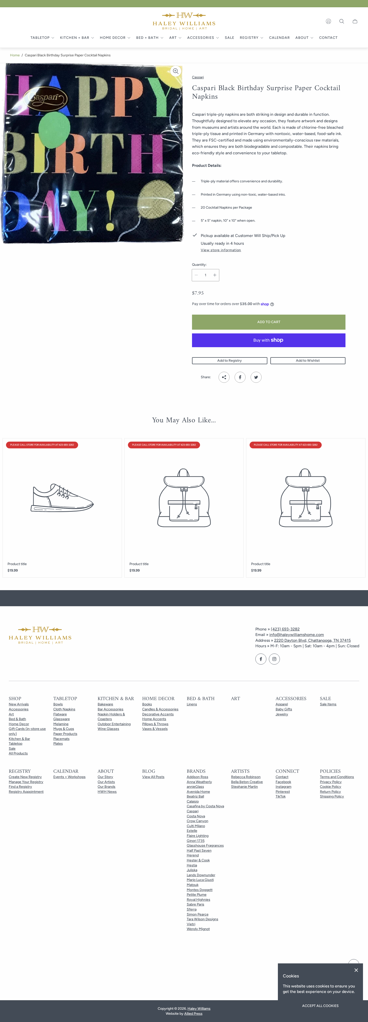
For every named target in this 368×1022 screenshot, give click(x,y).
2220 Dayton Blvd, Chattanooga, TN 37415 (312, 640)
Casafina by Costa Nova (205, 806)
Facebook (283, 782)
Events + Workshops (69, 777)
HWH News (107, 792)
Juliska (192, 870)
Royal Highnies (198, 900)
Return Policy (330, 792)
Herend (193, 855)
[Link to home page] (40, 636)
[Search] (341, 21)
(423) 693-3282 (285, 629)
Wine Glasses (108, 729)
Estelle (192, 831)
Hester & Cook (198, 860)
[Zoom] (175, 71)
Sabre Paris (195, 904)
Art (11, 714)
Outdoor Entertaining (114, 724)
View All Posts (153, 777)
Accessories (19, 709)
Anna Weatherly (199, 782)
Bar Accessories (110, 709)
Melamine (61, 724)
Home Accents (154, 719)
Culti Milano (196, 826)
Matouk (193, 885)
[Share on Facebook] (240, 377)
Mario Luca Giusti (200, 880)
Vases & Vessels (155, 729)
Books (147, 704)
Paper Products (65, 734)
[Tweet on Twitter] (256, 377)
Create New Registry (25, 777)
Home (15, 55)
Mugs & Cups (63, 729)
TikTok (281, 796)
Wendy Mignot (198, 929)
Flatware (60, 714)
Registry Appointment (26, 792)
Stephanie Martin (244, 787)
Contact (282, 777)
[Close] (356, 970)
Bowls (58, 704)
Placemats (61, 739)
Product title (17, 564)
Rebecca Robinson (246, 777)
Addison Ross (197, 777)
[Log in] (328, 21)
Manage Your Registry (26, 782)
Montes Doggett (200, 890)
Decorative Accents (158, 714)
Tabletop (15, 743)
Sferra (192, 909)
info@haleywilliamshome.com (296, 634)
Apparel (282, 704)
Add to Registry (229, 360)
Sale (12, 748)
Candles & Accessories (160, 709)
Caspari (193, 811)
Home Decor (19, 724)
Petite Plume (197, 894)
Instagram (283, 787)
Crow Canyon (197, 821)
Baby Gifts (284, 709)
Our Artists (106, 782)
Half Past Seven (199, 850)
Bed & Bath (17, 719)
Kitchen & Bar (19, 739)
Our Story (105, 777)
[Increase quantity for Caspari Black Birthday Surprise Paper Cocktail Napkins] (215, 275)
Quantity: (199, 265)
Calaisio (193, 801)
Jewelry (282, 714)
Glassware (61, 719)
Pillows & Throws (155, 724)
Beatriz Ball (195, 796)
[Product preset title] (62, 497)
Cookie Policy (330, 787)
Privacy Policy (331, 782)
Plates (58, 743)
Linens (192, 704)
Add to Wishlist (308, 360)
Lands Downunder (201, 875)
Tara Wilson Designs (202, 919)
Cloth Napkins (64, 709)
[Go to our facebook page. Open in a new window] (260, 659)
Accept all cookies (320, 1006)
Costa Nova (196, 816)
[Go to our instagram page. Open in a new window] (274, 659)
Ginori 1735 (196, 841)
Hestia (192, 865)
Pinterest (283, 792)
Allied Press (193, 1013)
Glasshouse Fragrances (205, 845)
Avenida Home (198, 792)
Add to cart (268, 322)
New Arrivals (19, 704)
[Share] (224, 377)
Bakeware (105, 704)
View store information (221, 250)
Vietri (191, 924)
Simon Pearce (198, 914)
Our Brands (106, 787)
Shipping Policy (332, 796)
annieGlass (195, 787)
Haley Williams (199, 1008)
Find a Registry (20, 787)
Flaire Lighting (198, 836)
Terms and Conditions (337, 777)
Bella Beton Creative (247, 782)
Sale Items (328, 704)
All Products (18, 753)
